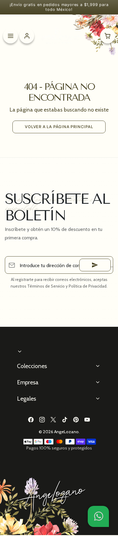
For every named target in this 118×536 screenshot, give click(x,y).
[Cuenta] (26, 35)
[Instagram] (42, 419)
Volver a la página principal (59, 126)
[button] (98, 516)
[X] (53, 419)
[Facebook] (30, 419)
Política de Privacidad (88, 286)
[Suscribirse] (95, 265)
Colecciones (32, 366)
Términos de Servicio (46, 286)
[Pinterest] (75, 419)
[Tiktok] (64, 419)
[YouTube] (87, 419)
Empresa (27, 382)
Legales (26, 398)
